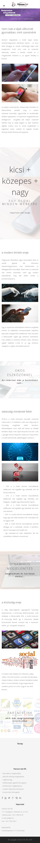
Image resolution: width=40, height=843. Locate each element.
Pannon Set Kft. (22, 840)
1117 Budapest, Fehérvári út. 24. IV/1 (15, 812)
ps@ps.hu (10, 818)
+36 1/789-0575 (17, 815)
